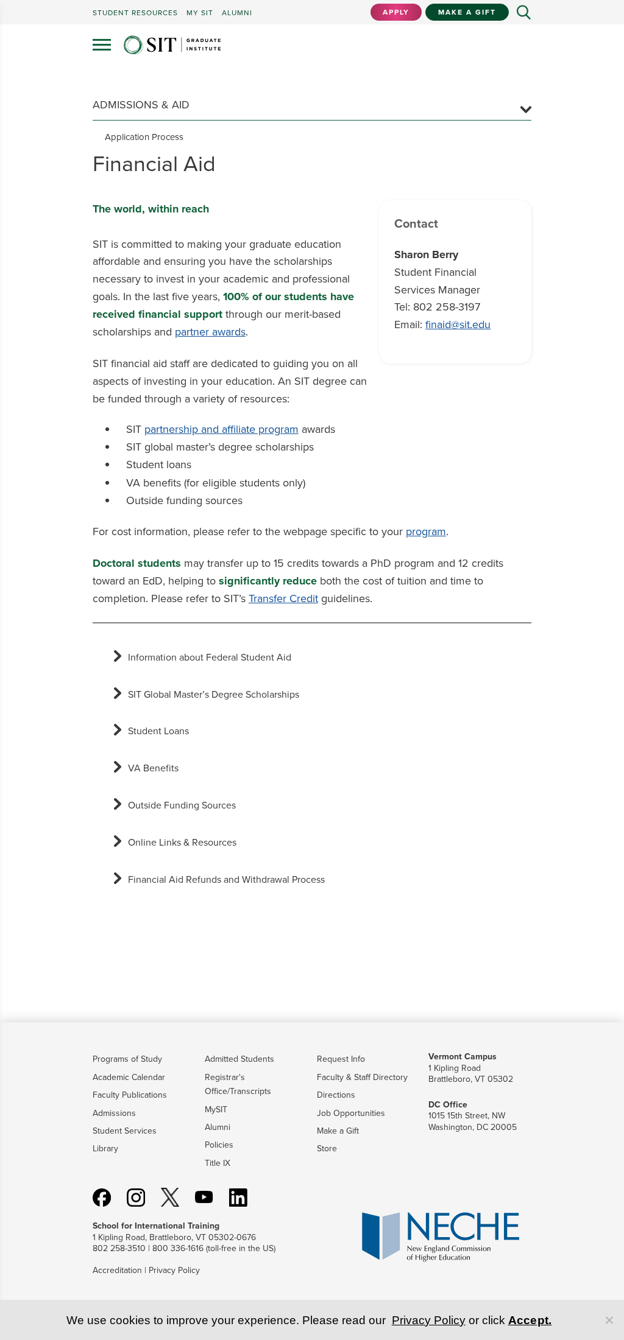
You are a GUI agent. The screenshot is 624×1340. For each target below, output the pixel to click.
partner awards (210, 332)
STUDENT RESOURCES (135, 12)
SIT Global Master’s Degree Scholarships (213, 694)
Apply (396, 12)
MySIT (216, 1109)
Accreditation (117, 1270)
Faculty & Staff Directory (362, 1077)
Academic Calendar (129, 1077)
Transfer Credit (283, 598)
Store (327, 1148)
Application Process (144, 137)
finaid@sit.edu (458, 324)
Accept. (530, 1320)
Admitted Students (239, 1059)
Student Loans (158, 731)
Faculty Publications (130, 1095)
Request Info (341, 1059)
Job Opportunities (351, 1113)
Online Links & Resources (182, 842)
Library (105, 1148)
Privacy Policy (174, 1270)
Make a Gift (467, 12)
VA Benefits (153, 768)
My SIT (199, 12)
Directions (336, 1095)
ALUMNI (237, 12)
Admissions (114, 1113)
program (426, 531)
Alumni (217, 1127)
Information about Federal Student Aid (209, 657)
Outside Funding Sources (182, 805)
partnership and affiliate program (221, 429)
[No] (609, 1320)
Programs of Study (127, 1059)
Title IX (217, 1163)
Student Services (125, 1130)
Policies (219, 1144)
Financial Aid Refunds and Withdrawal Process (226, 879)
